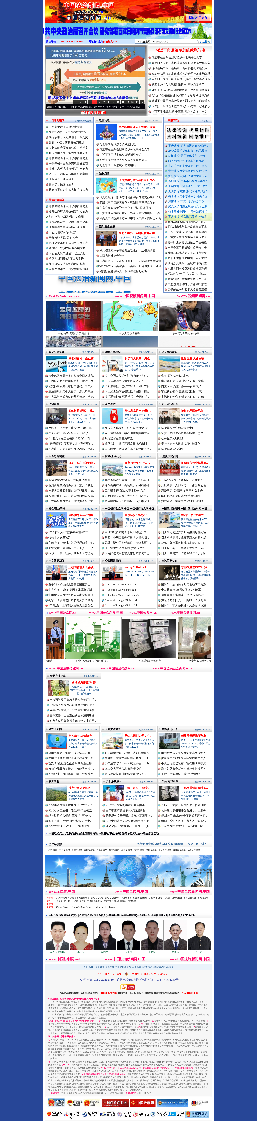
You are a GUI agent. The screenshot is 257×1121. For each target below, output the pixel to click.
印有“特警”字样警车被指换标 (186, 160)
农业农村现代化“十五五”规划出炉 (69, 826)
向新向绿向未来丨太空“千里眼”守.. (126, 495)
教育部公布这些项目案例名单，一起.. (128, 758)
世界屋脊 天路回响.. (193, 358)
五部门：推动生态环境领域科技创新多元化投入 (181, 62)
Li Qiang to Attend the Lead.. (121, 589)
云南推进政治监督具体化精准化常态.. (128, 553)
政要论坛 (104, 120)
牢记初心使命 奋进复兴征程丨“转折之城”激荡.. (68, 107)
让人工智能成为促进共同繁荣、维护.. (71, 396)
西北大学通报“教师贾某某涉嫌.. (187, 265)
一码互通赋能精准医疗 (80, 660)
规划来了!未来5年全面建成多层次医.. (184, 815)
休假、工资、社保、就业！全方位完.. (71, 553)
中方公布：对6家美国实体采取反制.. (70, 589)
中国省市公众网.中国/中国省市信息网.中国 (129, 508)
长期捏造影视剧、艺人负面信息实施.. (71, 495)
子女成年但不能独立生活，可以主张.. (128, 386)
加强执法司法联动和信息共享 (67, 263)
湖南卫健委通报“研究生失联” (186, 281)
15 (142, 102)
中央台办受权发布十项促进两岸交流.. (184, 763)
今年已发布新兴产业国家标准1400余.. (73, 710)
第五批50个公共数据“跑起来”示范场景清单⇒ (179, 84)
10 (118, 102)
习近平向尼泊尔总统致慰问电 (180, 50)
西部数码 (132, 901)
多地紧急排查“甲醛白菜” (193, 660)
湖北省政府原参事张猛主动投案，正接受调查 (127, 250)
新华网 (67, 901)
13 (132, 102)
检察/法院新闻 (170, 456)
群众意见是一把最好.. (138, 410)
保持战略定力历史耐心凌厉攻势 (68, 221)
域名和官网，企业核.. (81, 358)
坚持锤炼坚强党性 (172, 448)
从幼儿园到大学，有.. (138, 735)
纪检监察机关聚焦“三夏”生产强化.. (69, 815)
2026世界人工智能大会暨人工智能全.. (71, 605)
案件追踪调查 (57, 456)
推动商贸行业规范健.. (194, 462)
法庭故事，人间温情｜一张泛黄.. (69, 137)
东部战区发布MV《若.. (195, 567)
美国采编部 (89, 850)
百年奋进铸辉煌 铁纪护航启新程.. (126, 810)
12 (127, 102)
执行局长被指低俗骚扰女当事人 (187, 176)
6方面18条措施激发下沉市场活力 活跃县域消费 (181, 95)
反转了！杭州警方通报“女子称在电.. (70, 427)
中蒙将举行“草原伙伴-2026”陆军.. (181, 589)
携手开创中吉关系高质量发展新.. (69, 163)
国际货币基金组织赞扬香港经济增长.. (184, 752)
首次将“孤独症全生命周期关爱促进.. (70, 763)
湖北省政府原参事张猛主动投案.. (69, 147)
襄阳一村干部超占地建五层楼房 (187, 260)
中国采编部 (52, 850)
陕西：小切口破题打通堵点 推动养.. (127, 537)
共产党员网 (61, 898)
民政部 (159, 898)
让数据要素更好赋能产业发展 (67, 227)
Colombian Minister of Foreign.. (122, 594)
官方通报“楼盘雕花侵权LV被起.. (188, 216)
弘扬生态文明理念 (172, 438)
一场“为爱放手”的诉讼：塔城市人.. (182, 480)
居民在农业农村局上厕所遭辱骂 (187, 291)
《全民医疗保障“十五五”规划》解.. (182, 826)
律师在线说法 (113, 351)
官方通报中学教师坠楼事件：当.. (188, 244)
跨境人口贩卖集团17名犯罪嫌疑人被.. (71, 490)
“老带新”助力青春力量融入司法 (136, 660)
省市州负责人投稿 (82, 121)
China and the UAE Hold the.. (121, 584)
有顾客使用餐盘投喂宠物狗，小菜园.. (73, 720)
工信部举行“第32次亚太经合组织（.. (127, 490)
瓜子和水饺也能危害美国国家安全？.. (71, 584)
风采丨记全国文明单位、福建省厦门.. (128, 542)
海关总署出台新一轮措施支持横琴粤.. (184, 768)
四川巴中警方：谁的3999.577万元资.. (184, 553)
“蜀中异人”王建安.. (137, 787)
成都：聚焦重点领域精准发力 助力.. (183, 542)
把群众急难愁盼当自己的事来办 (68, 242)
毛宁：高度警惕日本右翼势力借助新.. (71, 600)
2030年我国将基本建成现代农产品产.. (71, 805)
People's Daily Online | (82, 907)
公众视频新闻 (169, 351)
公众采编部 (98, 967)
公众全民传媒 (57, 351)
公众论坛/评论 (170, 404)
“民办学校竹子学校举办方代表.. (187, 239)
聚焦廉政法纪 (107, 226)
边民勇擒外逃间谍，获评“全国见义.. (183, 594)
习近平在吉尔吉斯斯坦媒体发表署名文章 (177, 57)
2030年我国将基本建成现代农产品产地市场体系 (181, 73)
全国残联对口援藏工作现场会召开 (69, 752)
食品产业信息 (58, 675)
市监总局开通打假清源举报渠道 (187, 250)
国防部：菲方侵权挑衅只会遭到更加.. (184, 605)
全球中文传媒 (73, 10)
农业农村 (54, 781)
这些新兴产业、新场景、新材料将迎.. (128, 485)
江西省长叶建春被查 (61, 179)
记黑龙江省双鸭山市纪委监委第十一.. (129, 805)
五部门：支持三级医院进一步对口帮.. (184, 805)
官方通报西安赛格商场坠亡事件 (187, 170)
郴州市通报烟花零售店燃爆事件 (187, 271)
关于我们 (87, 967)
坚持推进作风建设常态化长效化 (180, 443)
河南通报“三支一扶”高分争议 (186, 201)
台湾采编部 (77, 850)
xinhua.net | (100, 907)
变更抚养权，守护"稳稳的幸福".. (69, 132)
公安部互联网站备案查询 (114, 901)
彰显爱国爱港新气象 (193, 735)
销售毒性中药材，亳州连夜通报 (187, 211)
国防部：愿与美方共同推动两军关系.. (184, 584)
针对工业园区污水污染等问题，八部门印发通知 (181, 100)
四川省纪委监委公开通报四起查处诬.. (184, 532)
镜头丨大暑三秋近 (59, 537)
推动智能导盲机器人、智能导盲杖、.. (71, 768)
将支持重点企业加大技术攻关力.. (69, 189)
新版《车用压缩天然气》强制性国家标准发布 (127, 202)
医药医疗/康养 (170, 781)
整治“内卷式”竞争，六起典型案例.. (69, 480)
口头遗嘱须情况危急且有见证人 (124, 380)
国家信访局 (203, 898)
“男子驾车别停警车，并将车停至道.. (70, 443)
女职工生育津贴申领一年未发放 (187, 223)
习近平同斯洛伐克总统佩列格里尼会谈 (123, 159)
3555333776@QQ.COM (70, 41)
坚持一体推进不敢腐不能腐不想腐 (182, 433)
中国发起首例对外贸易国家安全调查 (70, 594)
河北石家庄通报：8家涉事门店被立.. (70, 810)
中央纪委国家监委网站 (78, 898)
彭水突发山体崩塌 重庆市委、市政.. (71, 548)
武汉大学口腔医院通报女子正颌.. (188, 206)
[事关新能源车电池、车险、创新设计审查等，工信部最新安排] (128, 34)
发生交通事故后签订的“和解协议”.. (126, 375)
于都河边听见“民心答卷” (64, 237)
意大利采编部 (165, 850)
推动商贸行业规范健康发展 (65, 126)
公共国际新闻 (113, 560)
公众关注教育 (113, 729)
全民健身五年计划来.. (81, 515)
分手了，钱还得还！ (61, 184)
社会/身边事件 (57, 508)
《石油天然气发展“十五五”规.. (67, 253)
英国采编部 (114, 850)
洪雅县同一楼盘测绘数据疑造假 (187, 234)
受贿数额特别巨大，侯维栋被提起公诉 (123, 271)
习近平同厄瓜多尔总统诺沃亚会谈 (120, 154)
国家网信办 (177, 898)
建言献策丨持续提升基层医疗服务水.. (128, 448)
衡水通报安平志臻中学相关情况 (187, 196)
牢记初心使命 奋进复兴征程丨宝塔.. (183, 380)
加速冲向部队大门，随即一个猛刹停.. (184, 600)
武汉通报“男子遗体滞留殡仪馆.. (187, 155)
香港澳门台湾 (169, 729)
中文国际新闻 (57, 560)
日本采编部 (102, 850)
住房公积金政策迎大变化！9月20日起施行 (125, 207)
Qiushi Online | (63, 907)
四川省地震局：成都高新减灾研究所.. (184, 537)
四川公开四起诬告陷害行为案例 (68, 173)
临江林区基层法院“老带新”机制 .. (181, 495)
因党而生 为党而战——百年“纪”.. (181, 386)
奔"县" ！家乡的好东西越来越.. (68, 248)
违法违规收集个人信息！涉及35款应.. (71, 391)
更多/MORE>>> (152, 121)
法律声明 (109, 967)
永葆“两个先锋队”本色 (175, 375)
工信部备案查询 (94, 901)
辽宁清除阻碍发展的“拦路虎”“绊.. (125, 548)
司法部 (167, 898)
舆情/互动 (173, 120)
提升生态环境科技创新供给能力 (68, 168)
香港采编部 (64, 850)
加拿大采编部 (194, 850)
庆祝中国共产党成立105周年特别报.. (128, 820)
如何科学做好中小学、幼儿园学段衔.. (128, 752)
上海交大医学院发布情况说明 (123, 768)
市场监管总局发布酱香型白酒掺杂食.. (73, 704)
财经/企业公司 (113, 456)
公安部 (152, 898)
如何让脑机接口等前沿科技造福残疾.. (71, 773)
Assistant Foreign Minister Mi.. (122, 600)
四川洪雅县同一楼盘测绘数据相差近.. (128, 433)
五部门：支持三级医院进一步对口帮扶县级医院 (181, 79)
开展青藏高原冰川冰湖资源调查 (68, 158)
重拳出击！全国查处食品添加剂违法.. (73, 715)
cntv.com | (111, 907)
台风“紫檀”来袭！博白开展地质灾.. (126, 532)
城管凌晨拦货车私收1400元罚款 (187, 150)
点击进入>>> (110, 41)
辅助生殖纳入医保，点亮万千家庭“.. (183, 820)
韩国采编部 (139, 850)
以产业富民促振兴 (79, 787)
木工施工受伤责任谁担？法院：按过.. (128, 391)
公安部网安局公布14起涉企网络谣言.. (71, 375)
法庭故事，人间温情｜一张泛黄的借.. (184, 485)
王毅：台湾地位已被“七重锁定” (180, 773)
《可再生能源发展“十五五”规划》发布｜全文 (179, 111)
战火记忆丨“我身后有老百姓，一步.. (128, 826)
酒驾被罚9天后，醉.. (81, 410)
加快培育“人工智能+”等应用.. (66, 216)
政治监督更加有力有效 (119, 438)
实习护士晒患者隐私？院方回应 (187, 165)
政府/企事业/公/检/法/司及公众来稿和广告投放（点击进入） (173, 843)
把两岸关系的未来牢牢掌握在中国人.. (184, 758)
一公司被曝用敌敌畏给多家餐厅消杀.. (73, 699)
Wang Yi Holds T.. (136, 567)
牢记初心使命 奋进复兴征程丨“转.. (182, 391)
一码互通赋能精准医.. (194, 787)
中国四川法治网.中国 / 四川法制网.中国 (184, 508)
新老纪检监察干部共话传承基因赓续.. (129, 815)
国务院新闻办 (190, 898)
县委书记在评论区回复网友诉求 (187, 286)
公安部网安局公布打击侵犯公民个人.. (71, 386)
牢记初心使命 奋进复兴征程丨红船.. (183, 396)
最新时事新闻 (57, 199)
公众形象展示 (114, 781)
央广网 (82, 901)
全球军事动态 (169, 560)
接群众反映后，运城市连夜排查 (187, 229)
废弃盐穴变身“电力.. (137, 462)
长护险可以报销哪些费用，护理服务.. (184, 810)
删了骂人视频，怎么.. (138, 358)
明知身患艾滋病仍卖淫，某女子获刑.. (71, 485)
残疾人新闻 (55, 729)
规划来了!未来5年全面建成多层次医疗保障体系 (181, 89)
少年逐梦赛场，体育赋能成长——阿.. (128, 763)
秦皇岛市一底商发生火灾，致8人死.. (70, 433)
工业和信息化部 (140, 898)
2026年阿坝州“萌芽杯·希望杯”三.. (69, 532)
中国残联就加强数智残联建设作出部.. (71, 758)
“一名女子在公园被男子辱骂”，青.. (69, 438)
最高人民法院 (97, 898)
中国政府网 (126, 898)
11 (123, 102)
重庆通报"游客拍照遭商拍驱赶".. (188, 145)
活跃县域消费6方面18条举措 (66, 258)
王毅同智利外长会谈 (81, 567)
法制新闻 (104, 173)
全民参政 (110, 404)
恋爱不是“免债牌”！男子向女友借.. (182, 490)
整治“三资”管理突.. (193, 515)
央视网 (75, 901)
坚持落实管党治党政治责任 (178, 427)
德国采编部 (126, 850)
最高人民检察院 (112, 898)
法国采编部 (151, 850)
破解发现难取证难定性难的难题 (68, 269)
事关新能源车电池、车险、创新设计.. (128, 480)
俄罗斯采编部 (179, 850)
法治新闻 (54, 404)
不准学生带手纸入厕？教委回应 (187, 276)
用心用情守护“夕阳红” (62, 232)
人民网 (59, 901)
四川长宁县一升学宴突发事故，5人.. (183, 548)
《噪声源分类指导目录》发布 (137, 180)
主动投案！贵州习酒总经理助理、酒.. (71, 542)
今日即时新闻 (57, 120)
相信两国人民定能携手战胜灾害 (68, 153)
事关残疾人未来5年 (80, 735)
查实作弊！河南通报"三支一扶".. (188, 186)
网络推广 (205, 121)
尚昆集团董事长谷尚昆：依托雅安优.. (128, 501)
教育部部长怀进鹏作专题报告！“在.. (127, 773)
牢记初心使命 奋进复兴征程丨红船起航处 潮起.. (119, 107)
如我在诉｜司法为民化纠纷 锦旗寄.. (183, 501)
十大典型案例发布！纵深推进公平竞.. (71, 501)
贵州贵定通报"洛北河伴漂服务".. (188, 191)
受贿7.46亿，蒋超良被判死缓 (66, 142)
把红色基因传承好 (192, 410)
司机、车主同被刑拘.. (81, 462)
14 (137, 102)
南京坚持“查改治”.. (136, 515)
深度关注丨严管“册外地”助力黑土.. (69, 820)
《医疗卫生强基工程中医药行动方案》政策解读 (181, 106)
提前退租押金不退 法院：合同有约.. (127, 396)
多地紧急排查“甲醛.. (84, 682)
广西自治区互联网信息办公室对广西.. (71, 380)
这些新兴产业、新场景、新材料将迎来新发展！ (181, 68)
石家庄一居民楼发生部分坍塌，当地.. (71, 448)
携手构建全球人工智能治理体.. (137, 127)
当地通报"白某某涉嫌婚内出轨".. (188, 181)
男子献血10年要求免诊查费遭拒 (187, 255)
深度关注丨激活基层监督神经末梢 (126, 443)
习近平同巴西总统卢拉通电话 (117, 165)
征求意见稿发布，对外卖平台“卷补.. (127, 427)
